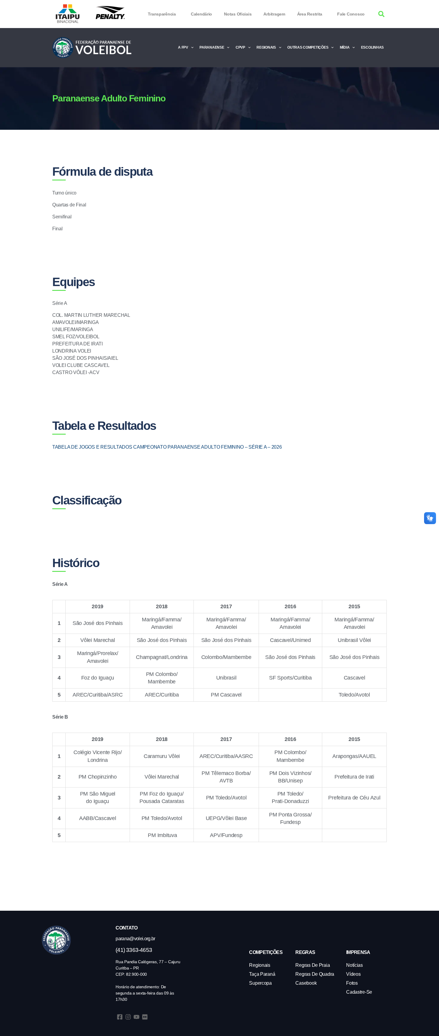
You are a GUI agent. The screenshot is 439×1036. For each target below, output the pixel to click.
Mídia (345, 47)
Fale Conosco (351, 14)
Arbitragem (274, 14)
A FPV (183, 47)
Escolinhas (372, 47)
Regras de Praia (312, 965)
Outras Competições (307, 47)
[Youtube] (136, 1017)
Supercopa (260, 983)
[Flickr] (145, 1017)
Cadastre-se (359, 992)
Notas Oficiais (237, 14)
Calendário (201, 14)
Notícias (354, 965)
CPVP (240, 47)
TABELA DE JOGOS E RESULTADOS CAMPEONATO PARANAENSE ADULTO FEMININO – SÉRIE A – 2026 (167, 447)
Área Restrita (310, 14)
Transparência (162, 14)
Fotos (352, 983)
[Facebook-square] (120, 1017)
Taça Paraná (262, 974)
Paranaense (211, 47)
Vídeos (353, 974)
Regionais (266, 47)
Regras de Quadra (314, 974)
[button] (381, 14)
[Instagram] (128, 1017)
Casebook (306, 983)
